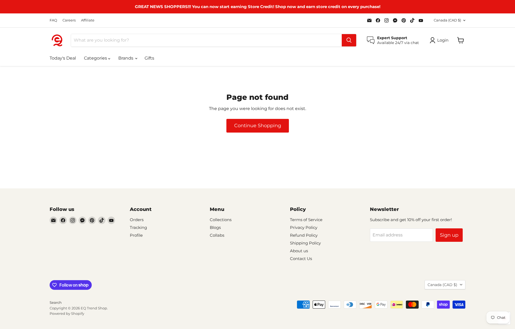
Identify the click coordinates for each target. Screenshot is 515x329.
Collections (220, 219)
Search (56, 302)
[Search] (349, 40)
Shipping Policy (305, 243)
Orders (137, 219)
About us (299, 250)
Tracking (138, 227)
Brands (126, 58)
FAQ (53, 20)
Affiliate (87, 20)
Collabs (217, 235)
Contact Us (301, 258)
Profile (136, 235)
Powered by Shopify (67, 313)
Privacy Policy (303, 227)
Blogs (215, 227)
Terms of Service (306, 219)
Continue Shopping (257, 126)
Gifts (149, 58)
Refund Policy (304, 235)
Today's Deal (63, 58)
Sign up (449, 235)
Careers (69, 20)
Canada (447, 20)
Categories (96, 58)
